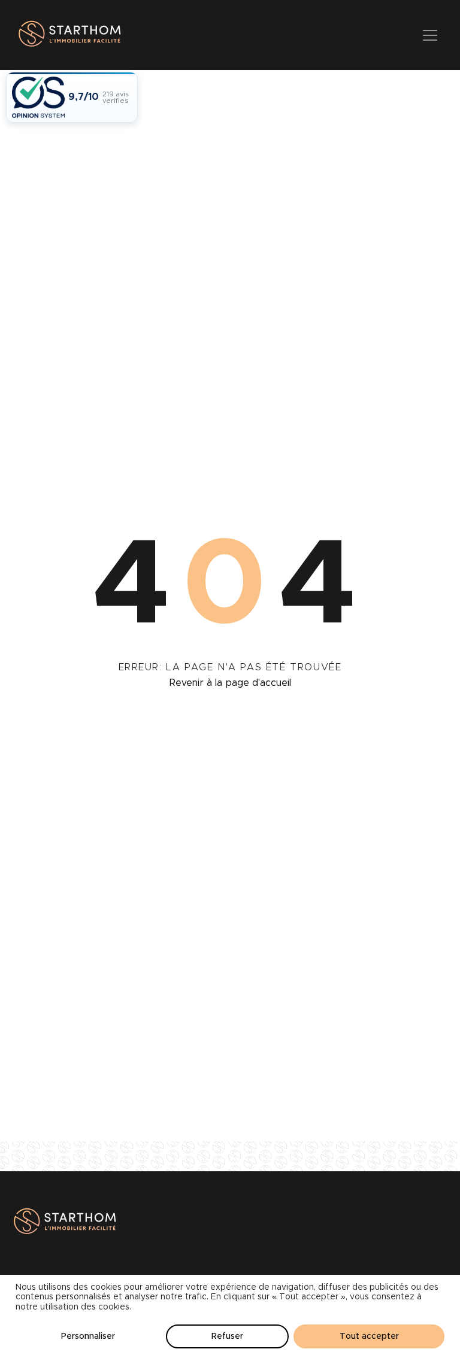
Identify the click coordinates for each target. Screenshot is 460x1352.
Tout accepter (369, 1336)
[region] (230, 1313)
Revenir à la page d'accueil (230, 683)
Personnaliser (88, 1336)
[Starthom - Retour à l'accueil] (68, 35)
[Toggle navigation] (430, 35)
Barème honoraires (53, 1281)
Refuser (227, 1336)
